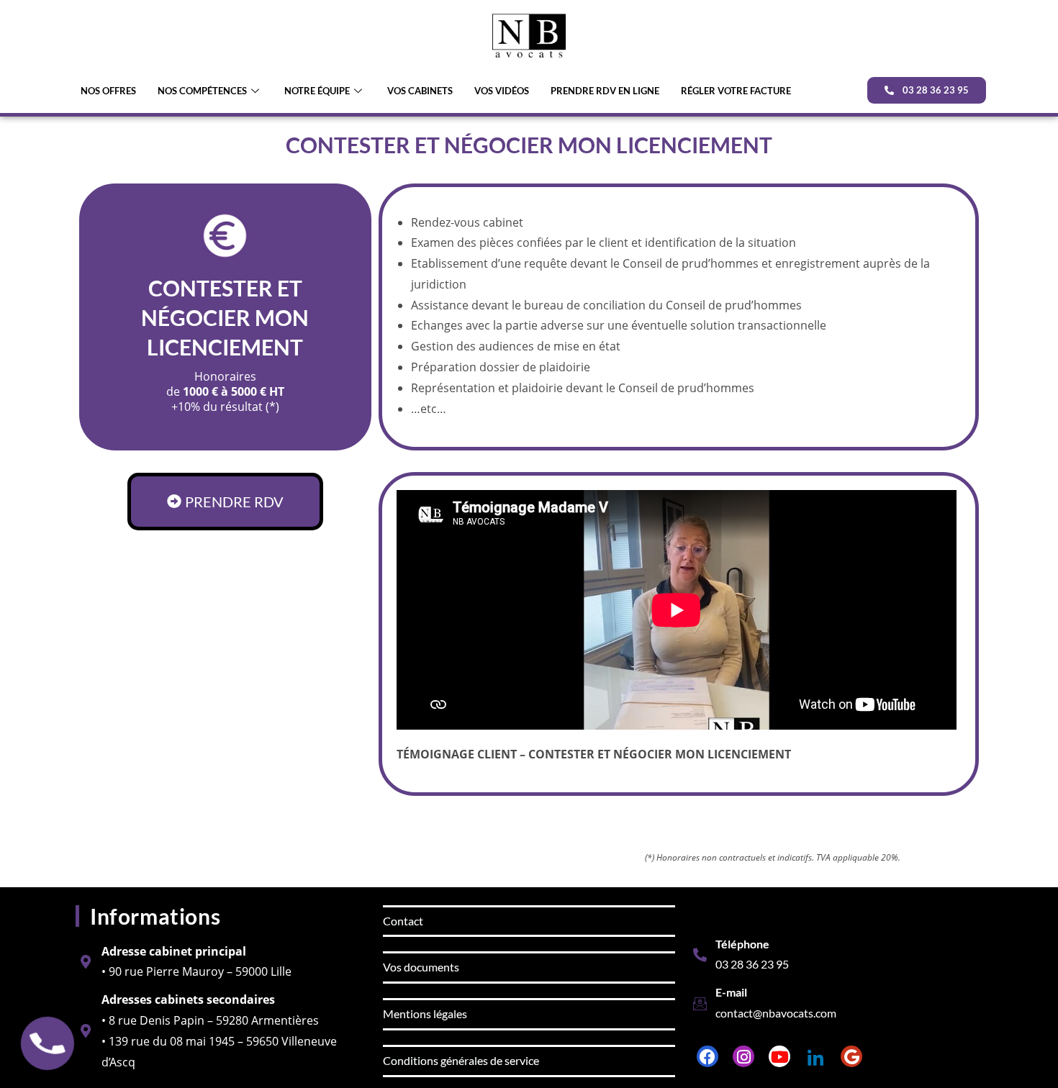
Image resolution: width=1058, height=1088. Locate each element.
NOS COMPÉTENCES (202, 90)
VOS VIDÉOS (501, 90)
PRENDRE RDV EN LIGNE (605, 90)
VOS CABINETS (420, 90)
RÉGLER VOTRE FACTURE (736, 90)
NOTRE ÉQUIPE (317, 90)
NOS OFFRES (108, 90)
